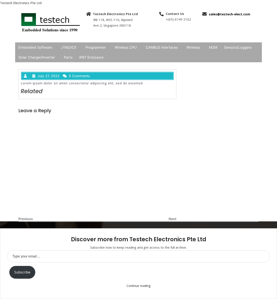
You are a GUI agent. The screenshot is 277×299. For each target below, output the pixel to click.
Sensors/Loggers (238, 47)
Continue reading (138, 286)
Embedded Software (35, 47)
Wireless (193, 47)
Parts (68, 57)
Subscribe (22, 272)
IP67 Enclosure (91, 57)
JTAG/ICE (69, 47)
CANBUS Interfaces (162, 47)
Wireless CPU (126, 47)
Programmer (95, 47)
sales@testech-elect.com (229, 14)
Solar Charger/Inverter (36, 57)
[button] (36, 47)
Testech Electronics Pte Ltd (21, 3)
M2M (213, 47)
